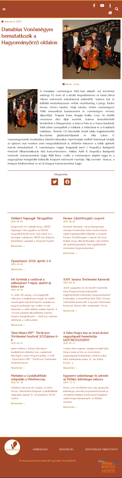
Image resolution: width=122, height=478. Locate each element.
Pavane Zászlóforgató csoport (83, 218)
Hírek (68, 84)
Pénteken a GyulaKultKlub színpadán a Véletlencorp (28, 377)
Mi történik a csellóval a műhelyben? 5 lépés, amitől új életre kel (31, 283)
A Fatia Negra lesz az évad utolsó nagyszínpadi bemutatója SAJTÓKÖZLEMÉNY (85, 336)
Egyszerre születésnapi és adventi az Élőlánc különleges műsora (85, 377)
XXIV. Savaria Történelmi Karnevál (86, 279)
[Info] (110, 5)
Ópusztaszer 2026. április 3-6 (31, 261)
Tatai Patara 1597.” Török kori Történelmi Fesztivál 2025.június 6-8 (34, 336)
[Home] (110, 12)
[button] (3, 9)
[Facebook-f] (94, 5)
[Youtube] (102, 5)
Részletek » (18, 246)
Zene (76, 84)
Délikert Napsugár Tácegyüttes (32, 218)
